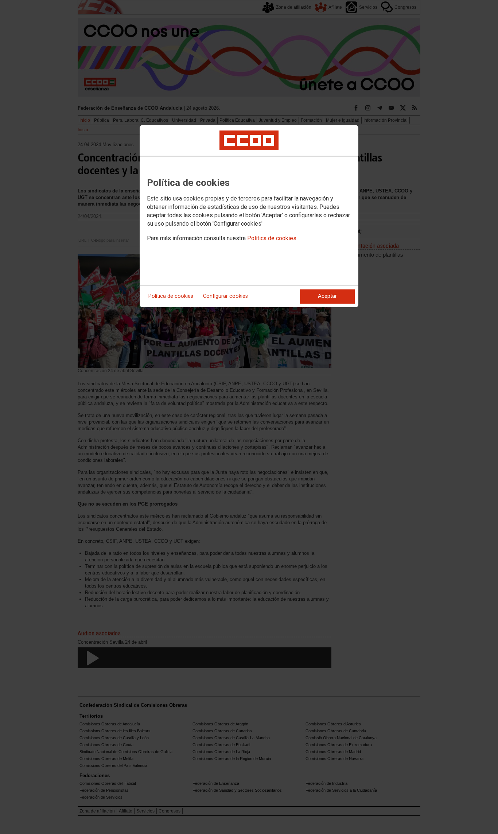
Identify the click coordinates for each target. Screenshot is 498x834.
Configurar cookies (225, 296)
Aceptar (327, 296)
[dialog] (249, 216)
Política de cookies (271, 238)
